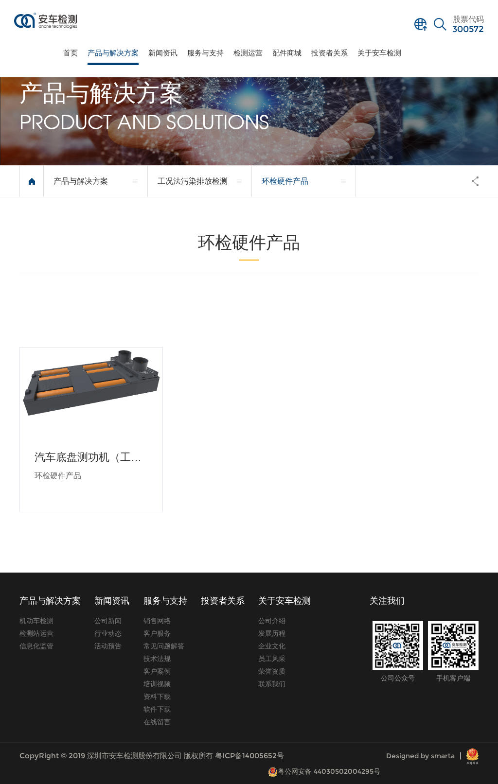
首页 (70, 53)
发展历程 (271, 633)
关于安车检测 (379, 53)
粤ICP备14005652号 (249, 755)
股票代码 (468, 25)
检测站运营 (36, 633)
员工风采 (271, 658)
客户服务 (157, 633)
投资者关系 (329, 53)
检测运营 (248, 53)
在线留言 (157, 722)
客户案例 (157, 671)
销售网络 (157, 621)
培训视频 (157, 684)
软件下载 (157, 709)
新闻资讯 (163, 53)
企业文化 (271, 646)
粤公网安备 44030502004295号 (329, 771)
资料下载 (157, 696)
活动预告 (108, 646)
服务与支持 (205, 53)
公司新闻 (108, 621)
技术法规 (157, 658)
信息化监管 (36, 646)
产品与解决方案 (113, 53)
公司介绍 (271, 621)
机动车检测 (36, 621)
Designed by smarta (420, 755)
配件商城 (287, 53)
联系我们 (271, 684)
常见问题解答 (163, 646)
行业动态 (108, 633)
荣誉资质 (271, 671)
